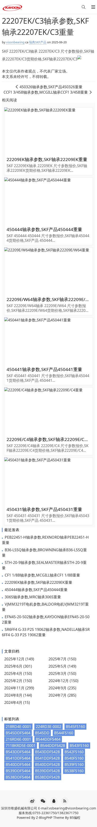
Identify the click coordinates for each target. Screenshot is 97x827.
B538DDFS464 (18, 777)
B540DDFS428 (47, 764)
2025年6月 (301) (18, 666)
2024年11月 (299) (19, 688)
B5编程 (75, 817)
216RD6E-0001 (18, 739)
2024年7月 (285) (62, 695)
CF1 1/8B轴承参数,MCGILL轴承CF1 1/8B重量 (42, 575)
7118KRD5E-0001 (21, 745)
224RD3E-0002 (48, 726)
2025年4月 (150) (18, 673)
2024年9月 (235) (62, 688)
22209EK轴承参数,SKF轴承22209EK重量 (38, 582)
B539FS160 (74, 764)
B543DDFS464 (18, 751)
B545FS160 (75, 726)
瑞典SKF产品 (37, 42)
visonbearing (15, 42)
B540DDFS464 (18, 764)
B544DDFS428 (52, 745)
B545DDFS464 (18, 732)
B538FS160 (74, 770)
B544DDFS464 (48, 739)
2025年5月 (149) (62, 666)
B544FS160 (63, 732)
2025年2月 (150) (18, 680)
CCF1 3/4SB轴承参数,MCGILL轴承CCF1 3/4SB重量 (46, 92)
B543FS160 (79, 745)
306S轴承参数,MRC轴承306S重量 (33, 596)
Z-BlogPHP (44, 817)
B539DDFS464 (18, 770)
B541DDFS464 (18, 758)
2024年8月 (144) (18, 695)
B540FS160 (74, 758)
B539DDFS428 (47, 770)
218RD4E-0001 (18, 726)
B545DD (42, 732)
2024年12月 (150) (63, 680)
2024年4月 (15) (17, 702)
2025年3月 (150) (62, 673)
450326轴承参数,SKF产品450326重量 (51, 86)
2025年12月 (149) (19, 659)
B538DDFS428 (47, 777)
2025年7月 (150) (62, 659)
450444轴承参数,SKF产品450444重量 (36, 589)
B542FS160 (74, 751)
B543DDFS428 (47, 751)
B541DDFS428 (47, 758)
